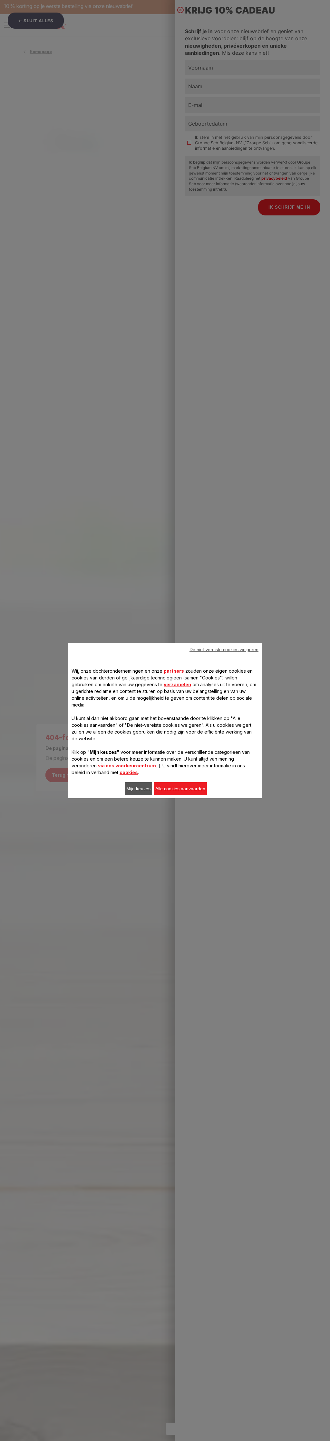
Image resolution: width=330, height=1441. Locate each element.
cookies (129, 772)
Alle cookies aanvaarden (180, 788)
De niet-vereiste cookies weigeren (223, 649)
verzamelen (177, 684)
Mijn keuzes (138, 788)
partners (174, 671)
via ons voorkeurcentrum (127, 765)
